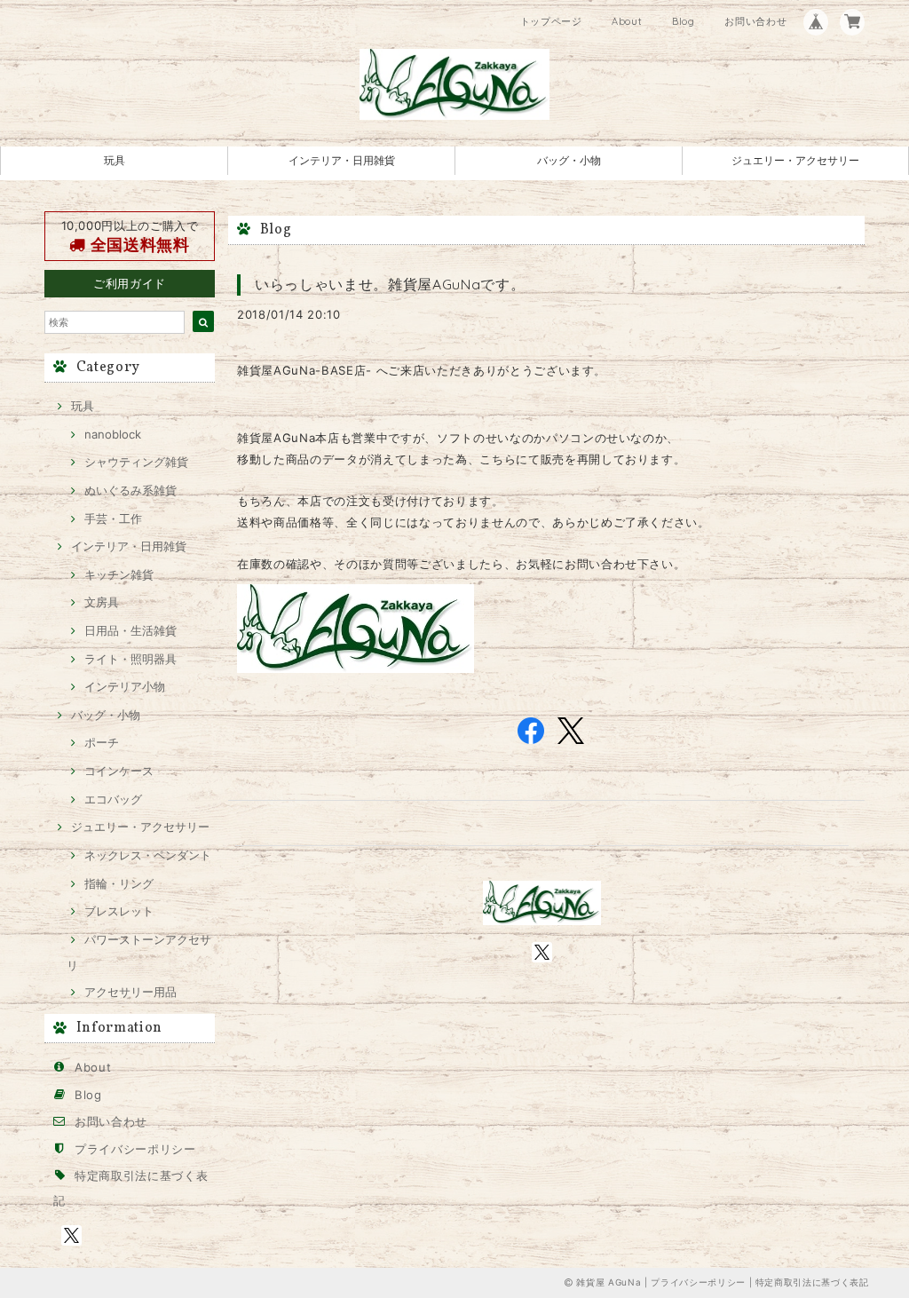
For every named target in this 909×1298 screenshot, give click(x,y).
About (627, 21)
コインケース (119, 771)
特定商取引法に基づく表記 (812, 1282)
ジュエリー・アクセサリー (795, 160)
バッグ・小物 (569, 160)
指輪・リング (119, 883)
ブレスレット (119, 911)
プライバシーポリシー (135, 1149)
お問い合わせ (755, 21)
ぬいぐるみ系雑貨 (130, 490)
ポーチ (101, 742)
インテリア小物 (124, 686)
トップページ (551, 21)
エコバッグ (113, 799)
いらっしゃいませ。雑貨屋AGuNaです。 (390, 284)
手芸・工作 (113, 518)
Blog (683, 21)
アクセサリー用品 (130, 992)
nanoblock (112, 434)
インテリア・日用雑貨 (342, 160)
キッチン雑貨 (119, 574)
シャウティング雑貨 (136, 462)
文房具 (101, 602)
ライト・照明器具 (130, 659)
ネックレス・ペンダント (147, 855)
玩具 (114, 160)
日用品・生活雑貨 (130, 630)
